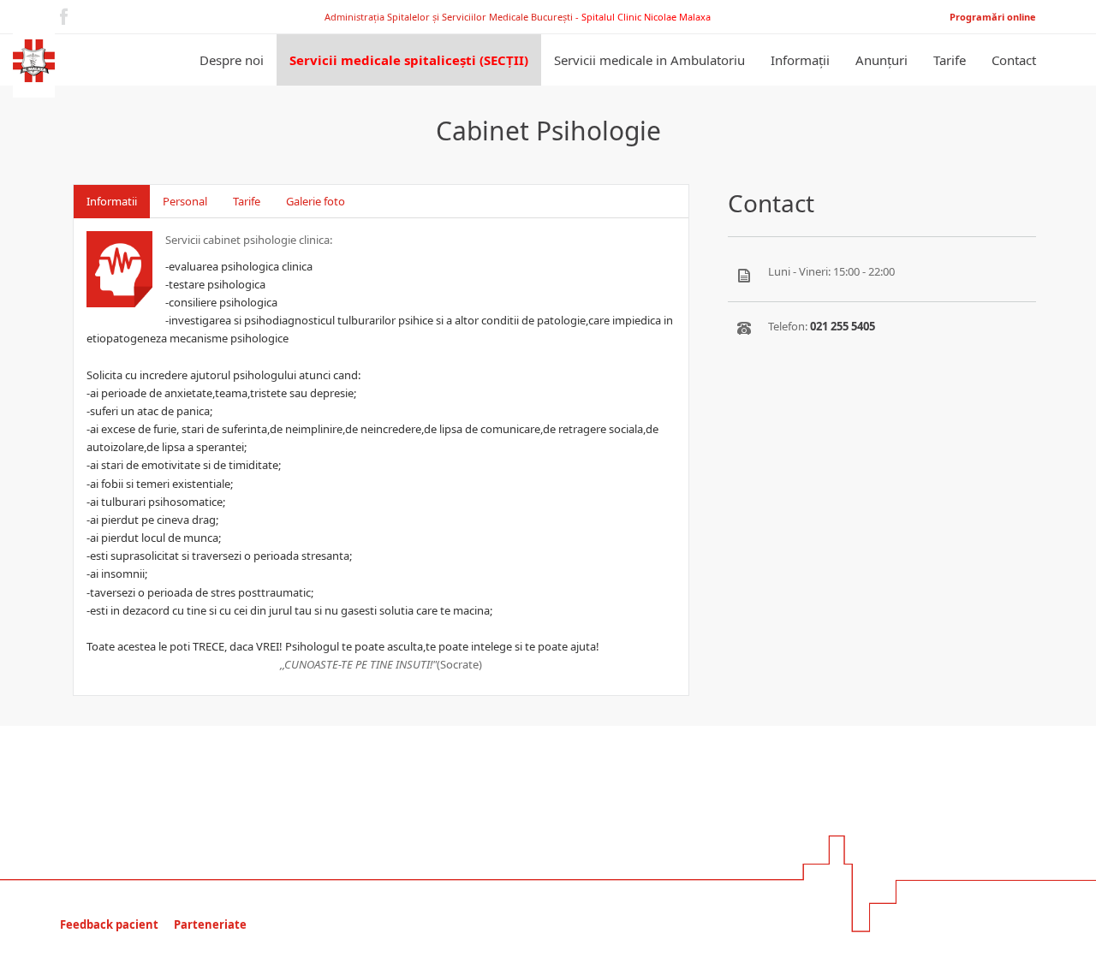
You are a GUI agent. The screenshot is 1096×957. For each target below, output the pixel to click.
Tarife (949, 59)
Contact (1014, 59)
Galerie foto (458, 201)
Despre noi (232, 59)
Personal (185, 201)
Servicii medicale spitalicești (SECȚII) (408, 59)
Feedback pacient (109, 924)
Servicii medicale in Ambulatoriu (649, 59)
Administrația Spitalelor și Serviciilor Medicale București (450, 16)
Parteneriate (210, 924)
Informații (800, 59)
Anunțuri (881, 59)
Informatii (111, 201)
